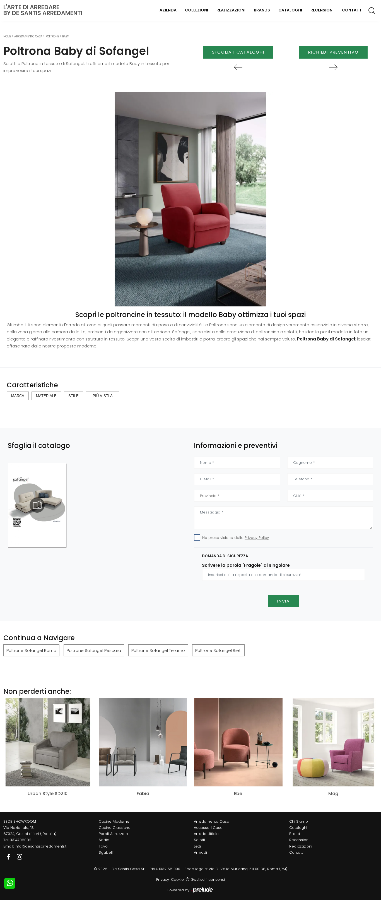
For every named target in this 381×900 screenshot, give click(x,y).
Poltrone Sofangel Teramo (158, 650)
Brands (262, 10)
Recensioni (322, 10)
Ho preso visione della (235, 537)
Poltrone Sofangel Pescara (94, 650)
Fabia (143, 793)
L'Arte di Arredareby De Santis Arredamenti (42, 10)
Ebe (238, 793)
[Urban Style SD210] (47, 742)
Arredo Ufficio (206, 833)
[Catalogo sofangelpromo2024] (37, 505)
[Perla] (333, 67)
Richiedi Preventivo (333, 52)
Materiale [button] (46, 396)
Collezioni (196, 10)
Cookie (177, 879)
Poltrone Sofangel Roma (31, 650)
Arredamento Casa (28, 36)
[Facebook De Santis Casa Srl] (9, 856)
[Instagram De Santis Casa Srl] (19, 856)
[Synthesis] (238, 67)
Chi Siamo (298, 821)
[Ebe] (238, 742)
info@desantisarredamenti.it (40, 846)
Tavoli (104, 846)
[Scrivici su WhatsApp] (9, 883)
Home (7, 36)
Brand (294, 833)
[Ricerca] (372, 10)
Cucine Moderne (114, 821)
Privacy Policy (257, 537)
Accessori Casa (208, 827)
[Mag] (333, 742)
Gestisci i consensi (208, 879)
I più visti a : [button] (102, 396)
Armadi (200, 852)
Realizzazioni (230, 10)
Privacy (162, 879)
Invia (283, 601)
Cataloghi (290, 10)
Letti (197, 846)
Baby (65, 36)
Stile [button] (73, 396)
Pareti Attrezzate (113, 833)
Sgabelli (106, 852)
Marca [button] (17, 396)
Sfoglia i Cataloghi (238, 52)
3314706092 (20, 840)
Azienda (168, 10)
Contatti (352, 10)
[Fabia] (143, 742)
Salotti (199, 840)
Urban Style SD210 (47, 793)
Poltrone (52, 36)
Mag (333, 793)
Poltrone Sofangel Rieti (218, 650)
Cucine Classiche (115, 827)
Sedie (104, 840)
